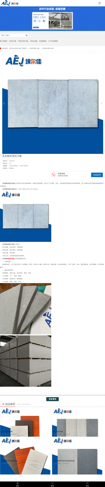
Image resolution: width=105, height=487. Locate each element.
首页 (17, 486)
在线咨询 (97, 175)
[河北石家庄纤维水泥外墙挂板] (77, 447)
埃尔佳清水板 (58, 431)
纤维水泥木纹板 (7, 431)
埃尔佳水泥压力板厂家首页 (18, 48)
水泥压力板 (12, 41)
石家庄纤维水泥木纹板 (9, 461)
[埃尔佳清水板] (77, 418)
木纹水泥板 (33, 41)
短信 (87, 486)
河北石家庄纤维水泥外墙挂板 (63, 461)
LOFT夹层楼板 (53, 41)
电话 (52, 486)
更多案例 (52, 399)
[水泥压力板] (32, 3)
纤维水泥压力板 (23, 41)
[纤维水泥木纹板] (25, 418)
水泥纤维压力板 (34, 48)
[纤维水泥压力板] (52, 30)
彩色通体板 (42, 41)
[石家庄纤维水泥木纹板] (25, 447)
